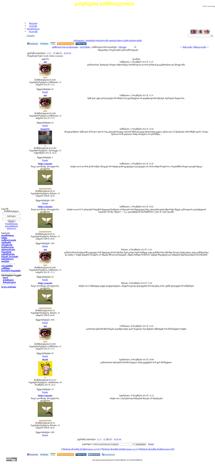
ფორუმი (33, 26)
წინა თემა (187, 47)
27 (54, 53)
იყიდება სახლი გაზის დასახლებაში (125, 40)
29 (60, 53)
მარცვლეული (9, 282)
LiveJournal (109, 454)
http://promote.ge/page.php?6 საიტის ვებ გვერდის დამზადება (109, 460)
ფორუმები (85, 47)
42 (65, 53)
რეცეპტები (6, 252)
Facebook (33, 43)
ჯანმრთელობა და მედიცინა (65, 47)
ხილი (5, 278)
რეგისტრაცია (11, 224)
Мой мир (82, 43)
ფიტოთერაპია (8, 250)
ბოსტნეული (8, 280)
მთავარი (33, 23)
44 (70, 53)
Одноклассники (66, 43)
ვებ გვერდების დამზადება (134, 460)
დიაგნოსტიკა (33, 29)
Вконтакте (95, 454)
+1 (53, 43)
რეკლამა (33, 32)
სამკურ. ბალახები (9, 257)
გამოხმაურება (8, 254)
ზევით (45, 92)
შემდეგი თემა (199, 47)
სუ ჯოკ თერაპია (8, 287)
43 (67, 53)
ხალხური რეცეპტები (11, 271)
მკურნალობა (7, 247)
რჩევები (122, 47)
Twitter (45, 43)
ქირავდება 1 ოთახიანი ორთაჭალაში (90, 40)
